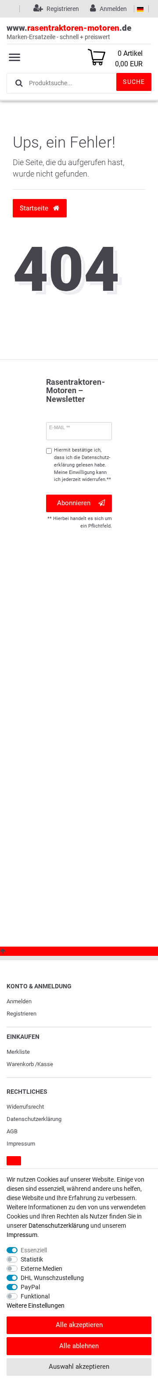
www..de (69, 31)
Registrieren (21, 1013)
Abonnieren (73, 503)
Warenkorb (20, 1064)
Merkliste (18, 1052)
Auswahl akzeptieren (79, 1367)
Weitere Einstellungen (36, 1305)
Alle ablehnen (79, 1346)
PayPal (30, 1287)
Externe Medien (41, 1268)
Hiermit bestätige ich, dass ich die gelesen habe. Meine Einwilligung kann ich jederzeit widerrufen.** (82, 464)
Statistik (32, 1259)
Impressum (21, 1143)
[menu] (14, 57)
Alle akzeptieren (79, 1325)
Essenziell (34, 1250)
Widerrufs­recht (25, 1106)
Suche (134, 81)
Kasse (45, 1064)
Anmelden (19, 1001)
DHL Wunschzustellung (52, 1277)
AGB (12, 1131)
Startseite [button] (35, 208)
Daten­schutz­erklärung (34, 1119)
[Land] (140, 8)
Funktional (35, 1296)
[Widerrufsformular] (14, 1161)
